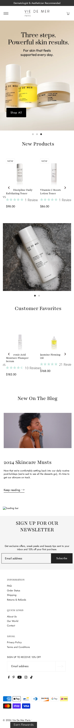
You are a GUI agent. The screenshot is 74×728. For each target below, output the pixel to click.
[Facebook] (9, 678)
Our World (12, 621)
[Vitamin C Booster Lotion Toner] (54, 172)
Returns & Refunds (16, 599)
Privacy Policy (14, 642)
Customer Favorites (38, 308)
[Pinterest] (14, 678)
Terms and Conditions (18, 647)
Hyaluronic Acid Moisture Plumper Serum (17, 358)
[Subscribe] (60, 666)
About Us (12, 616)
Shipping (11, 595)
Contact (11, 625)
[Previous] (9, 188)
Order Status (13, 590)
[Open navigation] (6, 13)
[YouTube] (19, 678)
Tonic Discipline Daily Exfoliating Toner (19, 191)
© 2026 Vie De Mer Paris (16, 720)
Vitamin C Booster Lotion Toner (51, 191)
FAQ (9, 585)
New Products (38, 144)
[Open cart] (68, 13)
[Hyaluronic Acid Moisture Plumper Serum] (20, 337)
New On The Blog (37, 398)
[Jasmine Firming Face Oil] (54, 337)
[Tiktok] (31, 678)
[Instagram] (25, 678)
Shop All (16, 112)
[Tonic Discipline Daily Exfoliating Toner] (20, 172)
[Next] (65, 188)
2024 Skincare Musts (28, 462)
